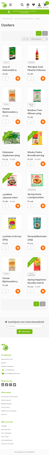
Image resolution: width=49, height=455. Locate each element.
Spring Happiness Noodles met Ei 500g (37, 282)
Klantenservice (6, 400)
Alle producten (6, 429)
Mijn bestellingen (6, 440)
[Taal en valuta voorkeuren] (28, 4)
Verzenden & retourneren (9, 396)
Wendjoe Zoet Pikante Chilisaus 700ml (37, 70)
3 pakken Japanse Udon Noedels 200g (10, 197)
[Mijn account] (39, 4)
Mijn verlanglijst (6, 433)
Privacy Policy (5, 407)
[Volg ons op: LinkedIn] (2, 384)
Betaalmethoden (6, 404)
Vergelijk (4, 426)
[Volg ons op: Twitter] (14, 384)
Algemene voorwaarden (9, 411)
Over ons (4, 414)
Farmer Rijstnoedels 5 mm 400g (9, 281)
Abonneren (26, 331)
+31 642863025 (9, 370)
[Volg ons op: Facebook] (6, 384)
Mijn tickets (5, 436)
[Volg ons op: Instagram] (10, 384)
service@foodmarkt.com (12, 373)
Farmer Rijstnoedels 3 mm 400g (10, 112)
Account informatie (7, 444)
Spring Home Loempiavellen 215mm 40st (36, 197)
